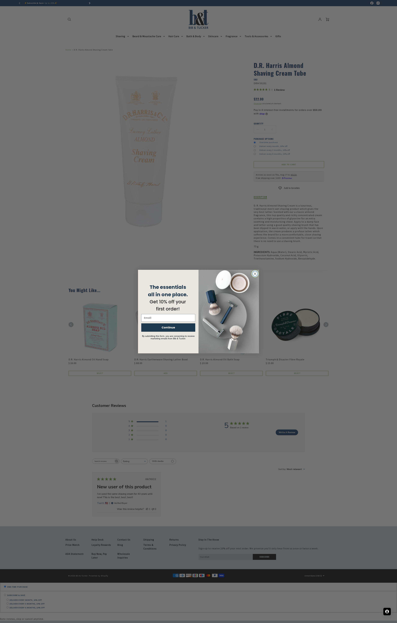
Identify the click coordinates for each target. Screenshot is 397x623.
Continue (168, 327)
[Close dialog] (255, 273)
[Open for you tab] (387, 611)
